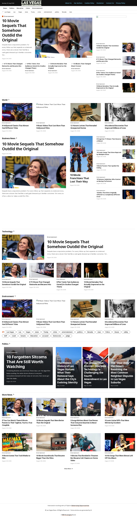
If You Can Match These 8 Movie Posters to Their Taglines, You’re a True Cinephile (17, 423)
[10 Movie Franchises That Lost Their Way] (81, 154)
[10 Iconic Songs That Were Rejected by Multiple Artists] (128, 154)
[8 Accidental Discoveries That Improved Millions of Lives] (120, 112)
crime (39, 12)
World (5, 100)
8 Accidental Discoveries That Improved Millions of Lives (116, 126)
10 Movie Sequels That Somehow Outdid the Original (14, 30)
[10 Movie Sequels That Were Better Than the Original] (51, 408)
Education (34, 337)
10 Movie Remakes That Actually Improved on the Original (57, 66)
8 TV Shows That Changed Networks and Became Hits (40, 284)
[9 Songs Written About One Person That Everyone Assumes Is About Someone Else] (86, 408)
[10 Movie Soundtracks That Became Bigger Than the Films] (51, 443)
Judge (68, 337)
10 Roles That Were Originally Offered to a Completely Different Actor (108, 194)
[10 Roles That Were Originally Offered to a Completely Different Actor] (128, 194)
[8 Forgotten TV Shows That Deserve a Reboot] (128, 140)
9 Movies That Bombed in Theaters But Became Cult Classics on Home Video (84, 458)
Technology (7, 232)
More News (7, 395)
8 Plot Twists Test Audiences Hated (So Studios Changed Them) (35, 66)
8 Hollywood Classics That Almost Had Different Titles (15, 126)
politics (57, 12)
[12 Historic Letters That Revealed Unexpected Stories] (86, 112)
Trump (33, 12)
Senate (23, 337)
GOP (5, 337)
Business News (9, 138)
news (26, 12)
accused (45, 337)
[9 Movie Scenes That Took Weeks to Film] (17, 443)
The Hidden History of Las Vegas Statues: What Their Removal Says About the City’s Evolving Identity (67, 373)
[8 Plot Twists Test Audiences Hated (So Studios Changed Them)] (128, 74)
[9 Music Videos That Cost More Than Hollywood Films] (51, 112)
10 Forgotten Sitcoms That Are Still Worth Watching (27, 362)
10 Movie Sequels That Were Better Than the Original (50, 422)
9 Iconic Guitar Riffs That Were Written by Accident (117, 422)
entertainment (48, 12)
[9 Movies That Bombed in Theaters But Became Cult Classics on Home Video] (86, 443)
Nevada (64, 12)
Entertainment (9, 16)
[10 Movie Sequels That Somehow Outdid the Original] (63, 38)
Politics (5, 344)
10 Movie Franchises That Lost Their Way (79, 178)
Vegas (20, 12)
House (117, 333)
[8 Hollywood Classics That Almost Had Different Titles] (17, 112)
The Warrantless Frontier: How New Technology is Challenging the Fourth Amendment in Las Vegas (95, 373)
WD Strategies (67, 516)
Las (14, 12)
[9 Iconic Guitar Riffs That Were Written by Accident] (120, 408)
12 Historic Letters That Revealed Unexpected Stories (84, 126)
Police (108, 333)
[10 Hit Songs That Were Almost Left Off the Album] (120, 443)
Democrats (57, 337)
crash (14, 337)
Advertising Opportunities (80, 507)
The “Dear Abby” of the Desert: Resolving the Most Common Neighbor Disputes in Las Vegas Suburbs (122, 373)
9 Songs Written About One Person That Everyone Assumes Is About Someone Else (84, 423)
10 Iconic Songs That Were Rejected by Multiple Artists (109, 153)
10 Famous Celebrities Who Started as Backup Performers (108, 180)
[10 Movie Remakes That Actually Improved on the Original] (128, 88)
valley (126, 333)
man (70, 12)
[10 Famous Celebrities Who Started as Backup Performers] (128, 181)
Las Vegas (7, 12)
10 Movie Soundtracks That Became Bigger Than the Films (50, 457)
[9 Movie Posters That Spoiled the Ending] (128, 167)
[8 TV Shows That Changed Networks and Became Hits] (128, 61)
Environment (8, 297)
